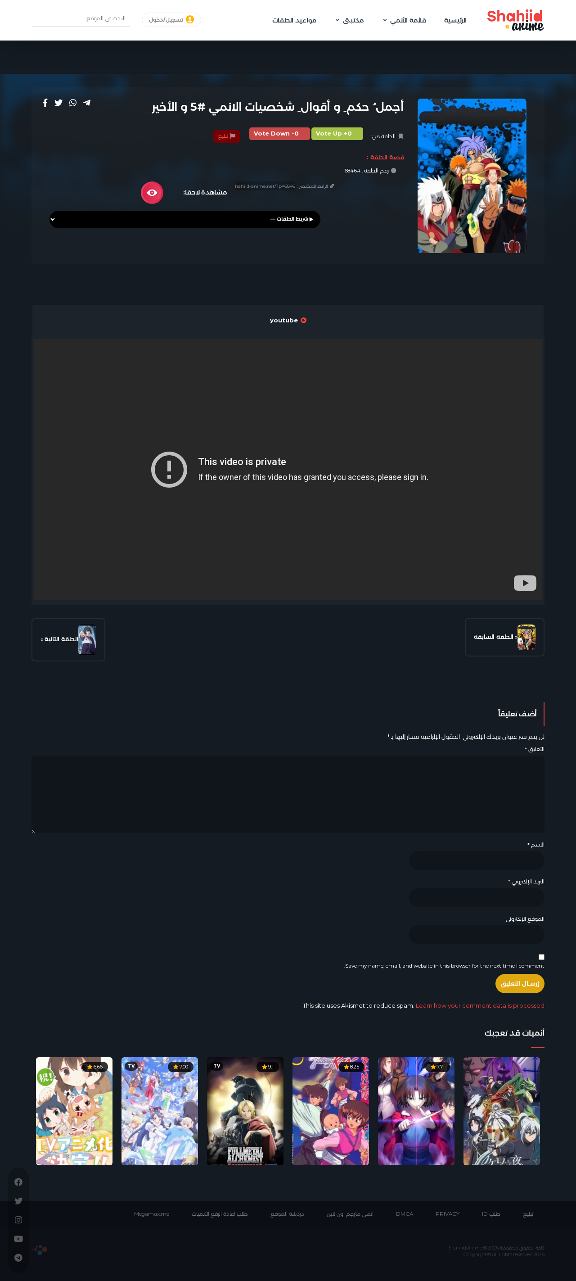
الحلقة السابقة (493, 636)
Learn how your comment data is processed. (423, 1005)
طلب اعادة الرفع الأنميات (220, 1214)
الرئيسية (455, 20)
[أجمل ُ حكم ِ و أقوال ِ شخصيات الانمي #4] (527, 637)
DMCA (404, 1214)
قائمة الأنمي (408, 20)
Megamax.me (151, 1214)
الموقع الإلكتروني (525, 919)
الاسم (535, 845)
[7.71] (416, 1110)
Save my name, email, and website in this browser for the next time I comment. (444, 966)
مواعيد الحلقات (294, 20)
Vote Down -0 (276, 133)
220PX (39, 1250)
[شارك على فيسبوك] (45, 102)
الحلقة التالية (61, 639)
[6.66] (74, 1110)
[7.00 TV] (160, 1110)
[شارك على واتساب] (73, 102)
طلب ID (491, 1214)
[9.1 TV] (245, 1110)
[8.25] (330, 1110)
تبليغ (224, 136)
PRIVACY (447, 1214)
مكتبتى (353, 20)
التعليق (534, 749)
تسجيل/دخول (166, 20)
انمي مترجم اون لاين (350, 1214)
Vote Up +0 (334, 133)
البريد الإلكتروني (526, 881)
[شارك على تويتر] (58, 102)
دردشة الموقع (287, 1214)
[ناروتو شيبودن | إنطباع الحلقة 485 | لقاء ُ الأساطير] (87, 640)
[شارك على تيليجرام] (87, 102)
